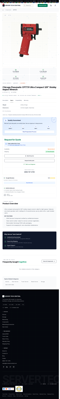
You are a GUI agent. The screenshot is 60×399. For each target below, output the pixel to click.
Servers (7, 281)
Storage (43, 281)
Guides (4, 358)
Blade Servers (34, 281)
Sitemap (26, 396)
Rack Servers (15, 281)
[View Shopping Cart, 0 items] (50, 5)
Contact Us (5, 353)
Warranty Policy (6, 341)
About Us (4, 351)
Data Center (5, 327)
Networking (5, 319)
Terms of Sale (19, 394)
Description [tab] (5, 100)
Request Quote (42, 5)
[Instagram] (13, 367)
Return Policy (5, 338)
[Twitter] (10, 367)
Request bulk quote (29, 160)
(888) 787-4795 (29, 172)
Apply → (39, 95)
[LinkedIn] (7, 367)
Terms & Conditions (27, 394)
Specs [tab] (11, 100)
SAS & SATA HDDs (9, 284)
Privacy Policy (12, 394)
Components (8, 9)
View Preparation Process (29, 131)
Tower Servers (24, 281)
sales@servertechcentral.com (9, 363)
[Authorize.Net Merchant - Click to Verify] (19, 389)
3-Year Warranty (7, 111)
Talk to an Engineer (30, 164)
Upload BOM (5, 334)
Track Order (5, 336)
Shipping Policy (6, 343)
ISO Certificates (20, 396)
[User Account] (55, 5)
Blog (3, 356)
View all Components (48, 261)
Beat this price (30, 155)
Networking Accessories (8, 324)
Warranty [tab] (26, 100)
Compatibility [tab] (18, 100)
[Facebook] (3, 367)
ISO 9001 (5, 304)
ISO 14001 (11, 304)
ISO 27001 (18, 304)
